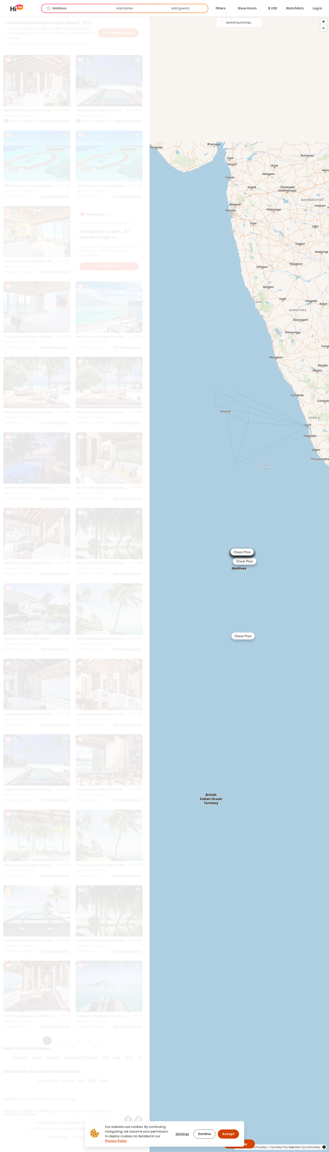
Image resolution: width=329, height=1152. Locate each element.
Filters (221, 8)
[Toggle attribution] (324, 1147)
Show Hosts (247, 8)
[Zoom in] (323, 21)
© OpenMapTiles (277, 1147)
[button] (273, 8)
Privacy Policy (116, 1141)
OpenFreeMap (258, 1147)
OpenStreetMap (310, 1147)
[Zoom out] (323, 28)
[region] (239, 584)
